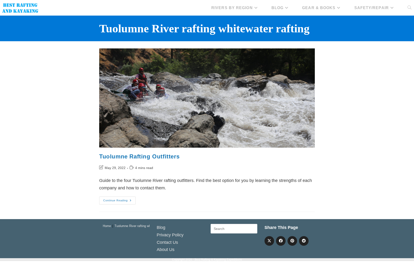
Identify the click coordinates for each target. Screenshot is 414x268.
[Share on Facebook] (281, 241)
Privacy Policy (170, 235)
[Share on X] (269, 241)
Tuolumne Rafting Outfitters (139, 156)
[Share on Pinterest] (292, 241)
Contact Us (167, 242)
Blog (161, 227)
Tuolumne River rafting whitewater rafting (143, 226)
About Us (165, 249)
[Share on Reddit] (304, 241)
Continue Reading (119, 201)
